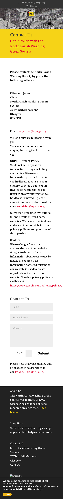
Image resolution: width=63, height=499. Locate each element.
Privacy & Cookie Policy (29, 371)
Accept (7, 494)
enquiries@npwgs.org (32, 131)
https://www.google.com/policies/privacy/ (36, 285)
